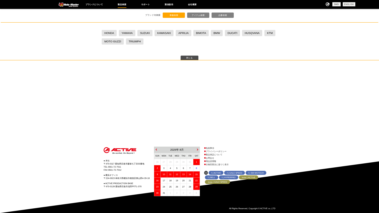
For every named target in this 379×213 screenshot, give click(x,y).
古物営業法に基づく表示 (217, 164)
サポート (145, 4)
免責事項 (210, 148)
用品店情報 (211, 161)
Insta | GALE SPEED (217, 182)
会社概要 (192, 4)
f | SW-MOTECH (256, 173)
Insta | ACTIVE (248, 177)
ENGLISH (349, 4)
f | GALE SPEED (234, 173)
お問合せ (210, 158)
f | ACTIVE (216, 173)
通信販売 (169, 4)
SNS (336, 4)
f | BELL (211, 177)
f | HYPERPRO (229, 177)
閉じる (189, 58)
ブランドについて (94, 4)
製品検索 (122, 4)
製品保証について (214, 154)
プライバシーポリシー (216, 151)
